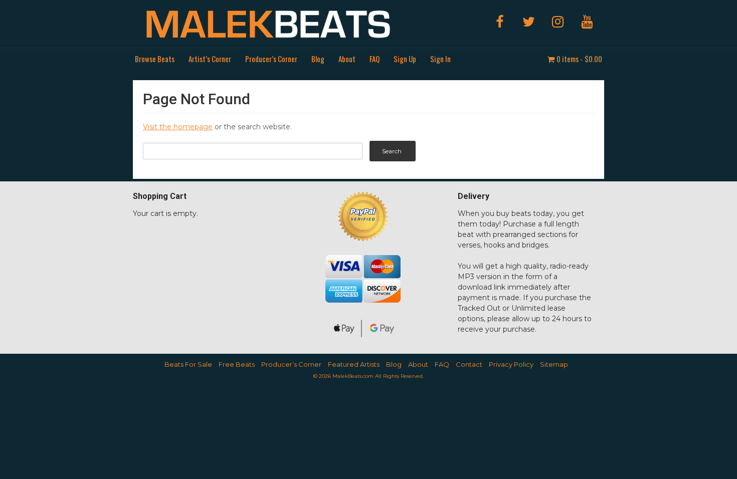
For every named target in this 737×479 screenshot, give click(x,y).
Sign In (440, 58)
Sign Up (405, 58)
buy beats (513, 213)
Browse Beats (154, 58)
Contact (469, 364)
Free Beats (237, 364)
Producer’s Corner (271, 58)
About (346, 58)
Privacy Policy (511, 364)
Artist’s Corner (210, 58)
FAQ (375, 58)
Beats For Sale (188, 364)
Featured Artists (354, 364)
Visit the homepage (178, 126)
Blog (317, 58)
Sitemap (554, 364)
